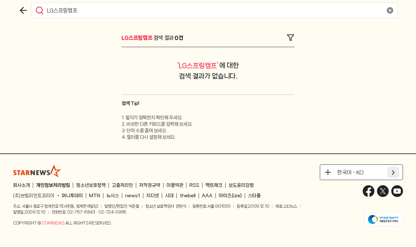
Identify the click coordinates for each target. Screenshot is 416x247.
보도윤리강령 (241, 185)
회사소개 (21, 185)
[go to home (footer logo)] (37, 170)
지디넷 (152, 195)
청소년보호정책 (91, 185)
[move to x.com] (383, 191)
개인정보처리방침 (53, 185)
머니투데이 (72, 195)
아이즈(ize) (230, 195)
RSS (194, 185)
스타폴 (254, 195)
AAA (207, 195)
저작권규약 (149, 185)
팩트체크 (213, 185)
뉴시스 (112, 195)
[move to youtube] (397, 191)
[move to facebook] (368, 191)
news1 (132, 195)
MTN (94, 195)
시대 (169, 195)
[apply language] (393, 172)
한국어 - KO (350, 172)
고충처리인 (122, 185)
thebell (188, 195)
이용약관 (174, 185)
